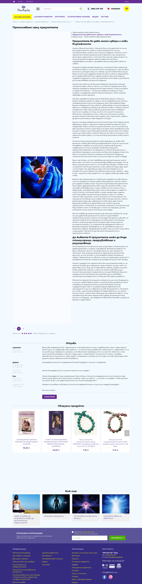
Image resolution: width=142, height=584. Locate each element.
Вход (127, 1)
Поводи (75, 576)
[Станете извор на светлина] (115, 503)
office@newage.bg (115, 557)
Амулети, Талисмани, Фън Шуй (84, 553)
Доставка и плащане (21, 556)
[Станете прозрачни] (56, 503)
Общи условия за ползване (24, 562)
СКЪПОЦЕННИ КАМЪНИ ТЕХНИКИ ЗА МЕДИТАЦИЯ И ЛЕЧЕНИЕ (26, 442)
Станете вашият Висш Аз (60, 22)
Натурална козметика (81, 568)
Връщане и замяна (20, 559)
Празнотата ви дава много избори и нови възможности (97, 35)
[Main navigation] (38, 9)
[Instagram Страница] (110, 577)
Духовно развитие (43, 17)
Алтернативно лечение (78, 17)
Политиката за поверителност (20, 566)
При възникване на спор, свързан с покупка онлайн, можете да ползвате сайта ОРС (26, 577)
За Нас (20, 1)
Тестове (105, 17)
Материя (76, 556)
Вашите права (19, 582)
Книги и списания (79, 573)
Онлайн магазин (22, 17)
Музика (75, 582)
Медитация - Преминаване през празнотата (91, 37)
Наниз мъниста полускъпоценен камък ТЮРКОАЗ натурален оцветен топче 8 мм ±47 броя (86, 443)
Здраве (75, 565)
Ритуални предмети (81, 562)
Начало (15, 22)
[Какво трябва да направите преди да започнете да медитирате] (26, 503)
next (126, 433)
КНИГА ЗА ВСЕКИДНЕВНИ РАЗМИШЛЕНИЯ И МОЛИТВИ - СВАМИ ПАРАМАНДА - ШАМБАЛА (56, 443)
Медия (95, 17)
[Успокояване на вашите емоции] (86, 503)
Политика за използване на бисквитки (24, 571)
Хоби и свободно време (82, 579)
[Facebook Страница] (104, 577)
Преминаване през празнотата (85, 32)
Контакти (29, 1)
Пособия (75, 571)
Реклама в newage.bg (21, 553)
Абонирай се (116, 538)
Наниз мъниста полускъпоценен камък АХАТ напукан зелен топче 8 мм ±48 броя (115, 443)
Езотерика (60, 17)
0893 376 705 (111, 555)
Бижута (75, 559)
